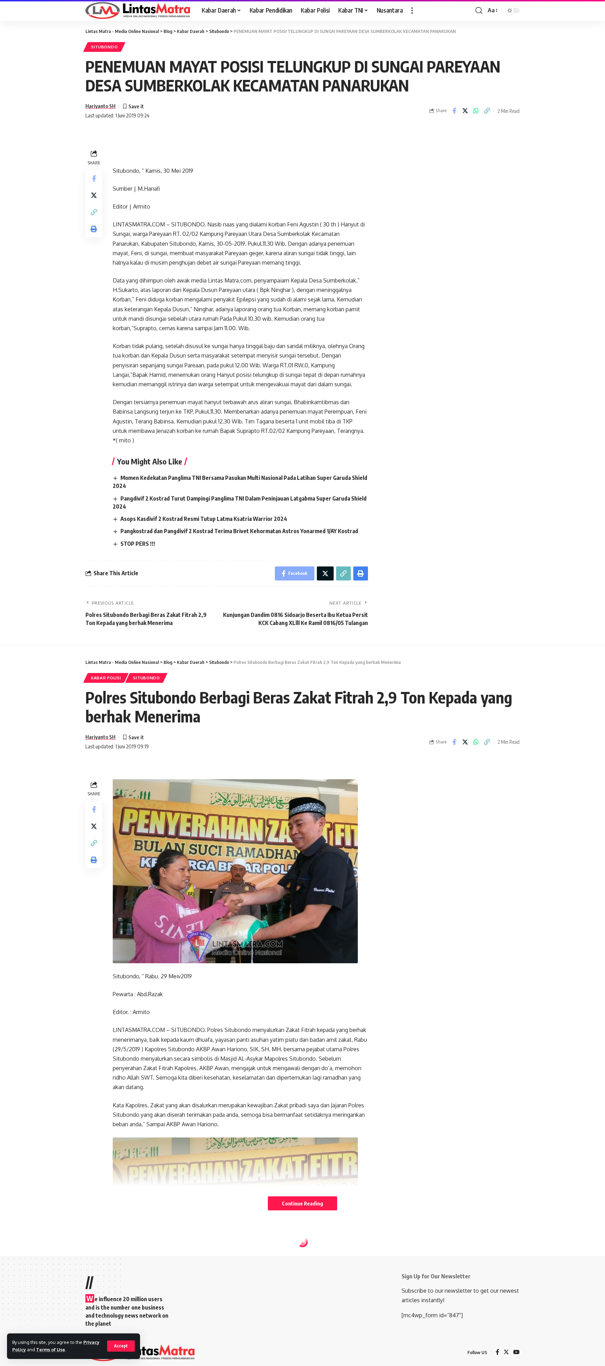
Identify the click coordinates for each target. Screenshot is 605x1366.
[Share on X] (465, 110)
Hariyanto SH (100, 106)
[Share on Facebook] (454, 110)
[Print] (93, 228)
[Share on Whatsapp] (476, 110)
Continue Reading (302, 1203)
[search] (478, 10)
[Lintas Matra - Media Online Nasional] (137, 10)
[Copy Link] (487, 110)
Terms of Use (50, 1349)
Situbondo (104, 46)
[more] (412, 10)
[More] (487, 1321)
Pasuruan (145, 1257)
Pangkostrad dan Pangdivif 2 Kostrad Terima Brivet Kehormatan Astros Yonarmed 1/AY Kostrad (239, 531)
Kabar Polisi (106, 677)
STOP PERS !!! (137, 543)
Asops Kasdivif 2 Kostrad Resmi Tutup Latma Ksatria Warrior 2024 (203, 518)
